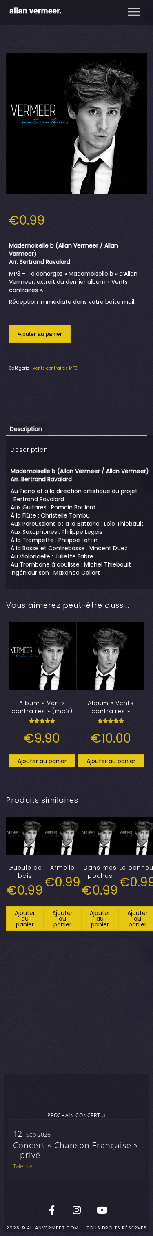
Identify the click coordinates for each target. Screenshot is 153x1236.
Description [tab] (26, 429)
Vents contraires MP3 (55, 368)
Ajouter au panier (40, 333)
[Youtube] (101, 1210)
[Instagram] (76, 1210)
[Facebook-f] (51, 1210)
